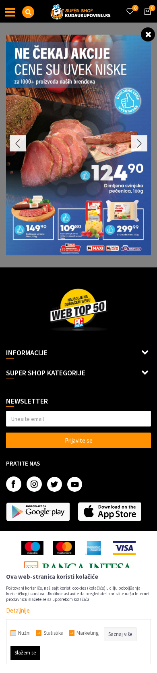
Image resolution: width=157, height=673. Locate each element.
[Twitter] (54, 484)
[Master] (64, 548)
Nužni (24, 633)
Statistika (53, 633)
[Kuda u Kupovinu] (80, 11)
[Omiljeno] (129, 6)
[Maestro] (32, 548)
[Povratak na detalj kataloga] (148, 34)
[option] (78, 145)
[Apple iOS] (109, 511)
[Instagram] (34, 484)
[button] (28, 12)
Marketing (87, 633)
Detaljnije (18, 610)
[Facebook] (13, 484)
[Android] (38, 511)
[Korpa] (146, 19)
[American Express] (94, 548)
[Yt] (74, 484)
